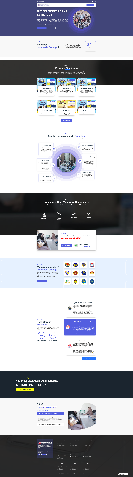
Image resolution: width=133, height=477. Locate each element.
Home (53, 5)
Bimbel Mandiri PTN (47, 110)
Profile (57, 5)
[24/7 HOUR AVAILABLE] (76, 245)
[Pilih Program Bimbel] (59, 213)
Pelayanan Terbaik (46, 176)
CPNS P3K (72, 101)
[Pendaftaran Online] (73, 214)
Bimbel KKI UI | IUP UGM (87, 88)
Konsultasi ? (44, 218)
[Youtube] (92, 1)
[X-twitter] (90, 1)
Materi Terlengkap (88, 156)
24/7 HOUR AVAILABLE (83, 244)
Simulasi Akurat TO (86, 172)
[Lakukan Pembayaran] (88, 214)
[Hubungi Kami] (130, 474)
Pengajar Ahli (47, 145)
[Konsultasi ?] (44, 215)
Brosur (79, 5)
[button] (96, 1)
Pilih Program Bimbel (59, 218)
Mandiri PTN (52, 101)
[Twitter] (42, 454)
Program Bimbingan (65, 5)
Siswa (73, 5)
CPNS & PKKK (66, 110)
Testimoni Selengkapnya (90, 358)
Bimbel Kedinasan (46, 88)
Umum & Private (91, 101)
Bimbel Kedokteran (66, 88)
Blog (83, 5)
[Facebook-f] (39, 454)
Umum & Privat (86, 110)
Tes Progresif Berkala (87, 145)
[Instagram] (94, 1)
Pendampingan (45, 160)
